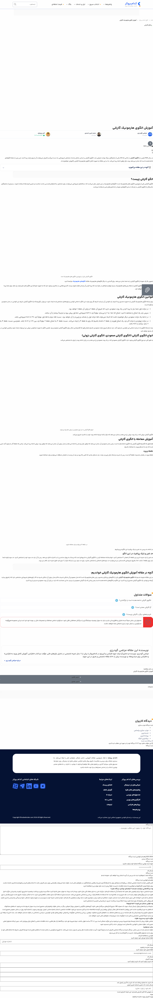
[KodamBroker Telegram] (22, 786)
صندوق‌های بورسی (133, 794)
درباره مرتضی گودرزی (13, 660)
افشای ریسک (107, 785)
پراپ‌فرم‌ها (136, 809)
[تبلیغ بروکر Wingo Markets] (76, 15)
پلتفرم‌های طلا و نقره (132, 790)
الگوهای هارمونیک (79, 281)
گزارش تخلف (107, 790)
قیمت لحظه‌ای (57, 4)
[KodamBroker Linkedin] (29, 786)
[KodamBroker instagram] (43, 786)
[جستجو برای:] (25, 4)
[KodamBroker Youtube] (36, 786)
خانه (152, 20)
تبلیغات (109, 804)
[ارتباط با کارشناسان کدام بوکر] (6, 991)
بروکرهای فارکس (134, 804)
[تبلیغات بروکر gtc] (76, 570)
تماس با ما (108, 799)
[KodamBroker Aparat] (15, 786)
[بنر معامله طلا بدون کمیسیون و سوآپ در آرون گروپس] (76, 700)
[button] (76, 167)
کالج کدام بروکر (143, 20)
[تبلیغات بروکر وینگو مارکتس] (76, 174)
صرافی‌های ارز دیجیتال (132, 785)
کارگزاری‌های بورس (133, 799)
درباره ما (109, 794)
